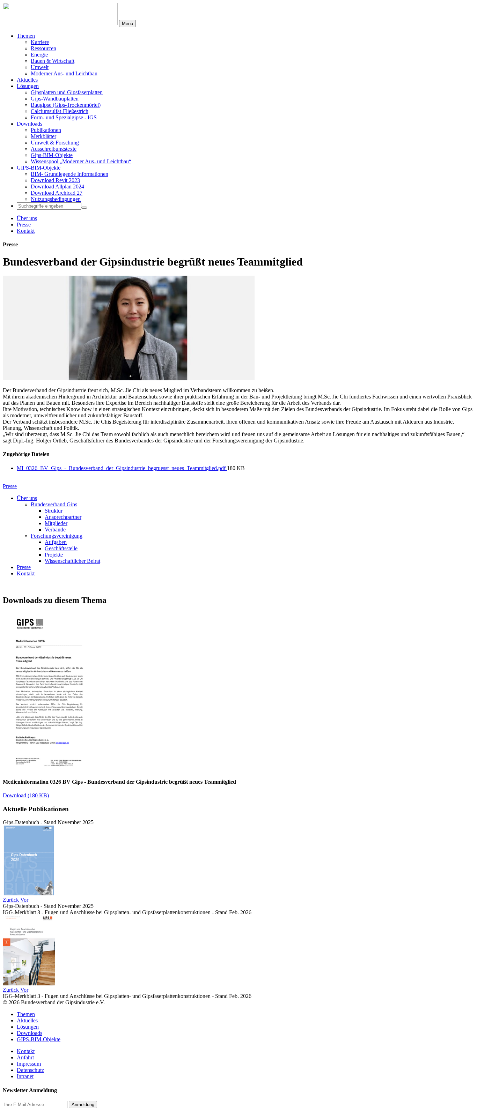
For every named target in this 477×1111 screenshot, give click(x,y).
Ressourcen (43, 48)
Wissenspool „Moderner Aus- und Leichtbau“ (81, 161)
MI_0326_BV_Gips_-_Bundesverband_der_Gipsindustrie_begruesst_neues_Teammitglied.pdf (122, 468)
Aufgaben (56, 542)
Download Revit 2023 (55, 180)
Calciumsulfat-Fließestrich (59, 111)
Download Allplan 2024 (57, 186)
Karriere (40, 42)
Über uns (27, 218)
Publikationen (46, 130)
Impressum (29, 1064)
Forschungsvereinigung (56, 536)
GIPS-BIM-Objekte (38, 168)
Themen (26, 36)
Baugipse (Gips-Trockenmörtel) (66, 105)
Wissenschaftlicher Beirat (72, 561)
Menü (127, 23)
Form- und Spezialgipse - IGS (64, 117)
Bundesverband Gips (54, 504)
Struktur (54, 511)
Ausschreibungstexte (53, 149)
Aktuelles (27, 80)
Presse (24, 225)
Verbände (55, 529)
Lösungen (28, 86)
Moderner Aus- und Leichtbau (64, 73)
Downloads (29, 124)
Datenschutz (30, 1070)
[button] (11, 900)
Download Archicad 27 (56, 193)
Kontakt (26, 231)
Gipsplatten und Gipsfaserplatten (67, 92)
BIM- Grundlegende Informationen (69, 174)
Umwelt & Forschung (55, 143)
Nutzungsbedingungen (56, 199)
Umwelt (40, 67)
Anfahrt (25, 1057)
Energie (39, 55)
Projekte (54, 555)
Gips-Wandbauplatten (55, 99)
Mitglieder (56, 523)
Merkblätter (43, 136)
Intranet (25, 1076)
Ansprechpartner (63, 517)
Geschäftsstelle (61, 548)
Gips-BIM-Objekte (52, 155)
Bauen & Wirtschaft (52, 61)
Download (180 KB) (26, 795)
